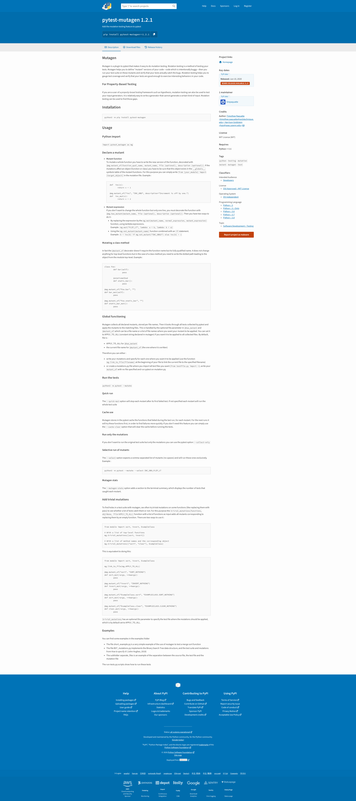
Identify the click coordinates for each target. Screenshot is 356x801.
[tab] (111, 47)
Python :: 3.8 (229, 217)
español (126, 773)
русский (217, 773)
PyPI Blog (159, 700)
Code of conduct (229, 707)
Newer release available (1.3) (235, 83)
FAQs (125, 714)
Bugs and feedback (195, 700)
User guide (125, 707)
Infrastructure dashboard (159, 703)
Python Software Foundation (177, 747)
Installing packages (125, 700)
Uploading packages (124, 703)
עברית (225, 773)
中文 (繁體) (207, 773)
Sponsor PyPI (195, 711)
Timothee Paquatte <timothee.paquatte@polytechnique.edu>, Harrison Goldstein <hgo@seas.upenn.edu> (236, 121)
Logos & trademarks (160, 711)
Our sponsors (160, 714)
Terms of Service (229, 700)
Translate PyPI (194, 707)
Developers (228, 180)
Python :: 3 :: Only (231, 208)
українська (168, 773)
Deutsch (186, 773)
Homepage (227, 62)
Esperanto (234, 773)
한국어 (243, 773)
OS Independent (230, 197)
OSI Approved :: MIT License (236, 188)
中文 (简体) (196, 773)
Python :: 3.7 (229, 214)
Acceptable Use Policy (229, 714)
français (135, 773)
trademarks (203, 744)
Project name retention (124, 711)
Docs (213, 6)
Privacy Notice (229, 711)
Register (248, 6)
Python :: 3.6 (229, 211)
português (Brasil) (154, 773)
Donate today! (178, 739)
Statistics (160, 707)
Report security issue (230, 703)
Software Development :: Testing (238, 226)
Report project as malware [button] (236, 234)
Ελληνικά (177, 773)
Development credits (194, 714)
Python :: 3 (228, 205)
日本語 (143, 773)
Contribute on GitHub (194, 703)
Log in (236, 6)
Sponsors (224, 6)
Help (204, 6)
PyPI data (224, 74)
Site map (178, 755)
